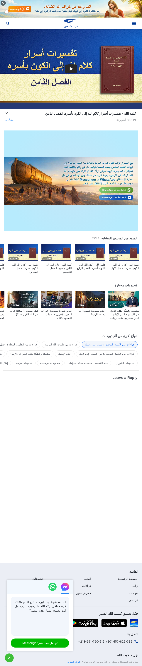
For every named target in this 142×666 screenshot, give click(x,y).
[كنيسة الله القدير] (71, 23)
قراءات (86, 586)
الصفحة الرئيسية (128, 579)
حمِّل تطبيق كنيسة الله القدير (118, 613)
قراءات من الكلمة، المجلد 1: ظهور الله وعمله (109, 344)
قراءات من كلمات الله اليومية (61, 344)
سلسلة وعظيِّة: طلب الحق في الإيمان (30, 353)
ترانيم (134, 586)
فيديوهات (38, 579)
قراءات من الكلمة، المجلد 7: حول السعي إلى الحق (106, 353)
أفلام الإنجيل (64, 353)
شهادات (133, 593)
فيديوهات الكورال (125, 362)
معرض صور (83, 593)
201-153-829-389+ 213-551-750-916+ (105, 641)
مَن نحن (133, 600)
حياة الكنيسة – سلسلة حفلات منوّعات (88, 362)
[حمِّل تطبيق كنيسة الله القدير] (134, 622)
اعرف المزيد (74, 661)
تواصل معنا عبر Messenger (40, 643)
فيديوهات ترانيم (24, 362)
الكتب (87, 579)
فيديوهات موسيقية (50, 362)
